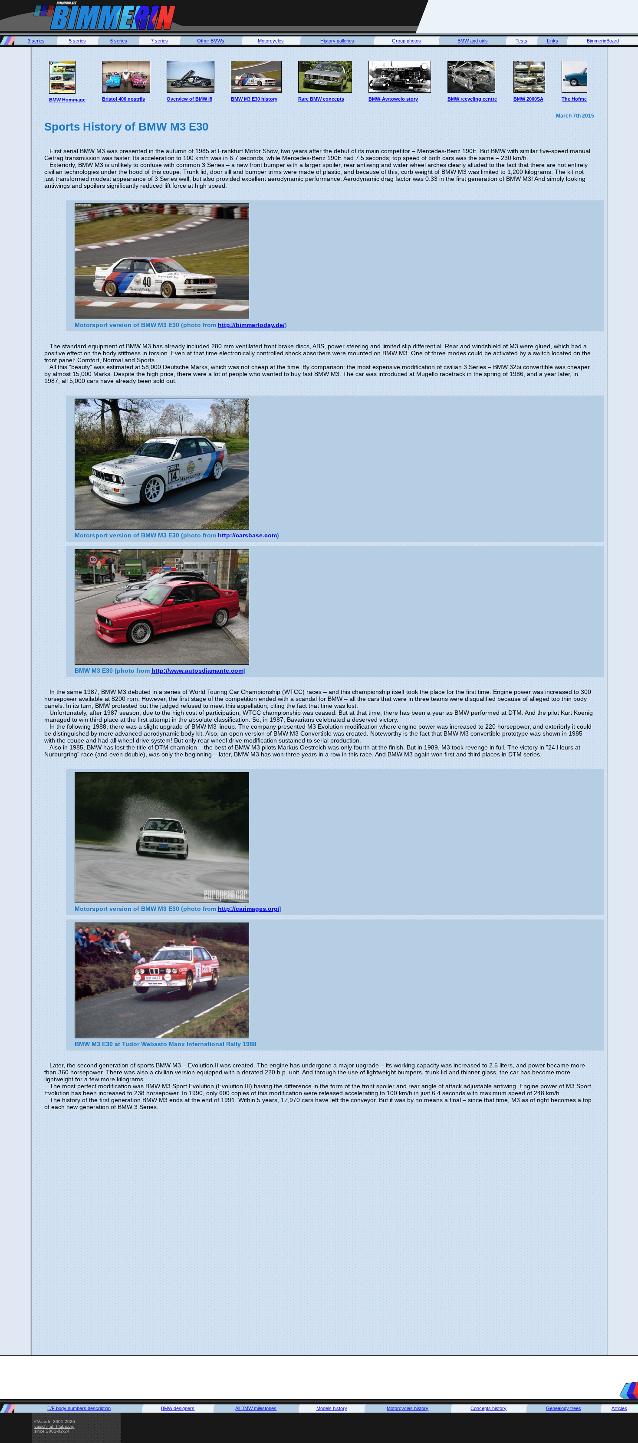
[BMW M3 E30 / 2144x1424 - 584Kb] (162, 607)
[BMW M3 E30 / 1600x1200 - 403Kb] (162, 464)
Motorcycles (271, 40)
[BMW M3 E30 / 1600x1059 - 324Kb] (162, 261)
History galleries (337, 40)
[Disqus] (319, 1231)
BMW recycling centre (472, 98)
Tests (521, 40)
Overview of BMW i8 (189, 98)
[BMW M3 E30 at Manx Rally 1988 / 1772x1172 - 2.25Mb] (162, 980)
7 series (159, 40)
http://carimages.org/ (249, 908)
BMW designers (177, 1408)
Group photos (406, 40)
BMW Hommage (67, 99)
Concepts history (488, 1408)
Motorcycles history (407, 1408)
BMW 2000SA (528, 98)
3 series (36, 40)
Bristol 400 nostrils (123, 98)
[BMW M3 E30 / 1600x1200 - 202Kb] (162, 837)
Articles (619, 1408)
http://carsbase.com (247, 535)
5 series (77, 40)
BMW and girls (472, 40)
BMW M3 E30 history (254, 98)
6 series (118, 40)
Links (552, 40)
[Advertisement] (533, 16)
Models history (331, 1408)
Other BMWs (210, 40)
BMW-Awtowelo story (393, 98)
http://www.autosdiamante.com (197, 670)
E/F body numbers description (79, 1408)
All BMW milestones (255, 1408)
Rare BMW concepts (321, 98)
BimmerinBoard (603, 40)
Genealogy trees (563, 1408)
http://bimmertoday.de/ (251, 324)
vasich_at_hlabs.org (54, 1426)
